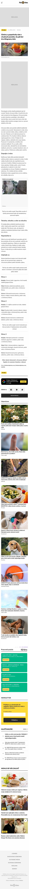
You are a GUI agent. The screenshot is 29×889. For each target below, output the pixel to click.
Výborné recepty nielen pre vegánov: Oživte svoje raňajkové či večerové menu (14, 791)
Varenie (4, 785)
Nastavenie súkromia (14, 856)
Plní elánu (4, 30)
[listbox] (23, 729)
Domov (14, 868)
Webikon (21, 880)
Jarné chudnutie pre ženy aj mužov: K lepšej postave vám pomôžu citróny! (14, 327)
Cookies (14, 853)
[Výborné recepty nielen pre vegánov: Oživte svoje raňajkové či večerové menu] (14, 779)
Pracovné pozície (7, 649)
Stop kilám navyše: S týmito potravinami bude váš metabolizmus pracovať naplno (15, 213)
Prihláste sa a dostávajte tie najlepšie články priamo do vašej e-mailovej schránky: (14, 706)
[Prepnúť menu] (2, 2)
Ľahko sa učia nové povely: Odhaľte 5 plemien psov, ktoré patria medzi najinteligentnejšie (16, 736)
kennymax (12, 880)
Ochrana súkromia (14, 862)
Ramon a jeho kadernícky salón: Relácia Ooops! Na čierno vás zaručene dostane (13, 837)
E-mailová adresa (7, 711)
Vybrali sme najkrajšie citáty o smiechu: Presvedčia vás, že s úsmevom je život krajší (14, 814)
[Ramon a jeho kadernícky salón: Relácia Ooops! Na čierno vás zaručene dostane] (14, 825)
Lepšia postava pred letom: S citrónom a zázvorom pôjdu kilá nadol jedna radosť (14, 269)
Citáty (4, 808)
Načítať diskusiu (14, 395)
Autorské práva (14, 859)
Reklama (14, 865)
